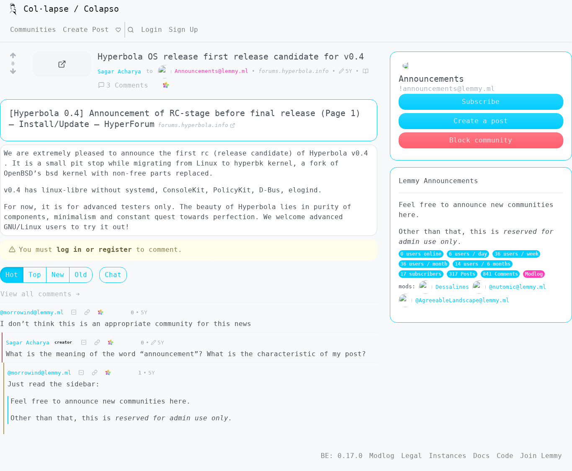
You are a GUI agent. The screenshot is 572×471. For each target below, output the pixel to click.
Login (151, 30)
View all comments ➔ (40, 294)
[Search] (130, 30)
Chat (113, 275)
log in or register (94, 250)
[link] (166, 85)
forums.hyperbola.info (293, 71)
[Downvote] (13, 72)
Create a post (480, 121)
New (58, 275)
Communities (33, 30)
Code (505, 456)
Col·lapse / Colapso (71, 9)
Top (34, 275)
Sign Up (183, 30)
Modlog (534, 274)
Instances (447, 456)
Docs (481, 456)
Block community (480, 140)
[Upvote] (13, 54)
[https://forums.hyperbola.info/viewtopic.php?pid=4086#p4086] (62, 64)
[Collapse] (73, 312)
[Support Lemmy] (118, 29)
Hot (11, 275)
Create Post (86, 30)
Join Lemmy (541, 456)
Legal (411, 456)
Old (81, 275)
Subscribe (481, 102)
